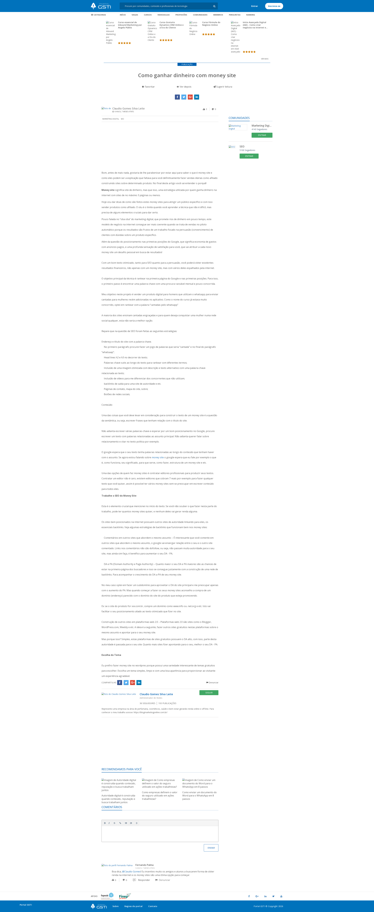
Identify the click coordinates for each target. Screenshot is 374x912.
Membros (218, 14)
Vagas (135, 14)
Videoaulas (163, 14)
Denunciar (213, 682)
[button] (104, 823)
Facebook (177, 97)
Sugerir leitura (224, 86)
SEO (122, 119)
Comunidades (200, 14)
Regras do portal (133, 906)
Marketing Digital (110, 119)
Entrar (254, 6)
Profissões (181, 14)
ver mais (264, 59)
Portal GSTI (101, 6)
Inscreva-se (274, 6)
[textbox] (160, 833)
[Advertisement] (160, 146)
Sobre (115, 906)
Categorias (99, 14)
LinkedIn (196, 97)
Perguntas (234, 14)
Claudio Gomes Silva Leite (128, 108)
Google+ (190, 97)
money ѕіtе (158, 457)
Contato (152, 906)
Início (123, 14)
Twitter (183, 97)
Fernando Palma (144, 865)
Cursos (148, 14)
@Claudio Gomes (131, 871)
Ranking (250, 14)
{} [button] (136, 823)
